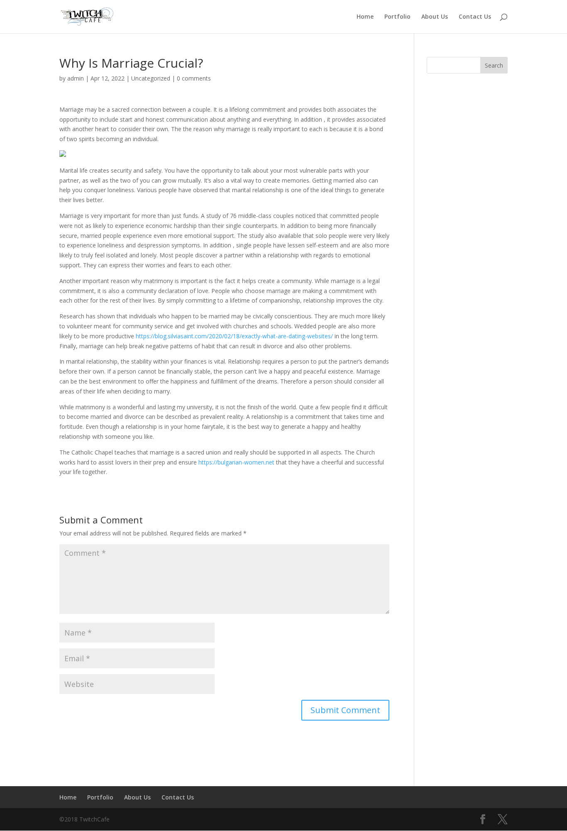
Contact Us (475, 17)
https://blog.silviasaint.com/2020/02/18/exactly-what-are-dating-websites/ (234, 336)
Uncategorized (150, 78)
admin (75, 78)
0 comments (194, 78)
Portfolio (397, 17)
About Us (434, 17)
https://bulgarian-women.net (236, 462)
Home (365, 17)
